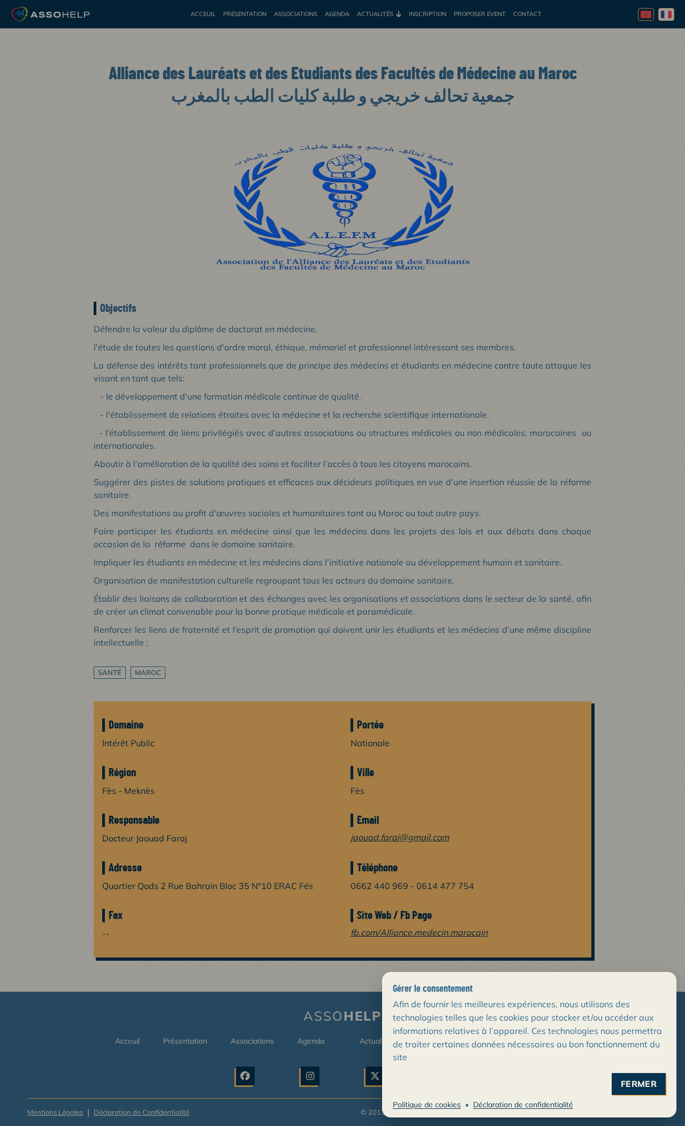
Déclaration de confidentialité (523, 1104)
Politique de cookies (427, 1104)
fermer (639, 1084)
